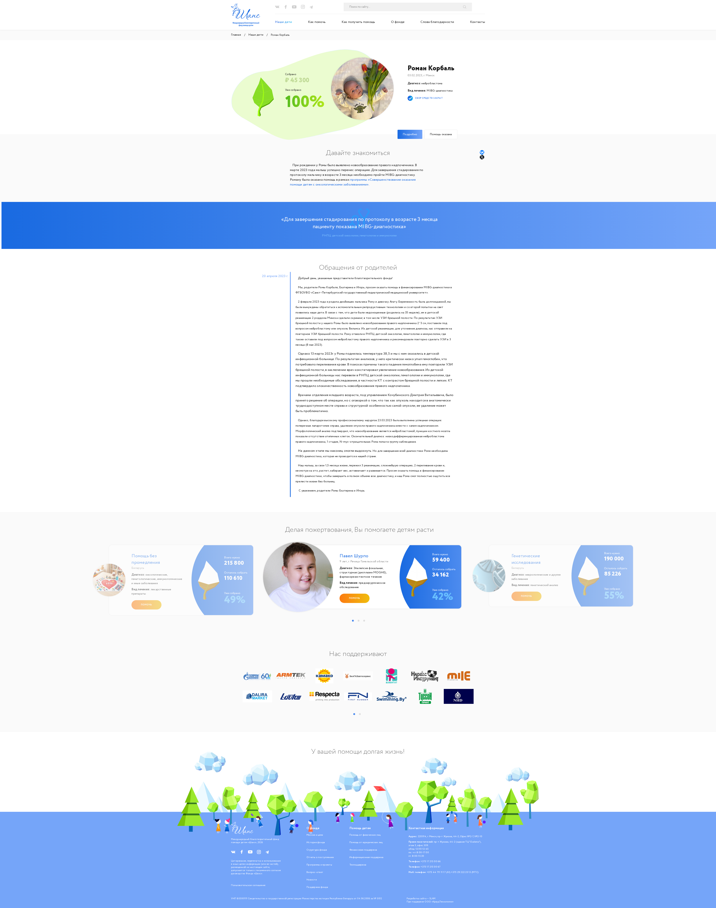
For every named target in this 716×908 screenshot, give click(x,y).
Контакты (477, 22)
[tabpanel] (359, 579)
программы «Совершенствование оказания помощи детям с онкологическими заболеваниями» (353, 182)
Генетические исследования (526, 559)
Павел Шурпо (354, 556)
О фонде (398, 22)
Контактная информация (426, 828)
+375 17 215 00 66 (431, 861)
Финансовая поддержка (363, 850)
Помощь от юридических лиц (366, 842)
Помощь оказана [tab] (441, 134)
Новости (312, 880)
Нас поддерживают (358, 654)
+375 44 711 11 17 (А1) (439, 872)
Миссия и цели (315, 835)
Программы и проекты (319, 865)
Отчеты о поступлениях (320, 857)
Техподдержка (357, 865)
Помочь (146, 604)
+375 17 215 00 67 (430, 867)
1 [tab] (353, 621)
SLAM (432, 898)
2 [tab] (358, 621)
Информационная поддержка (366, 857)
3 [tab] (364, 621)
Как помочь (317, 22)
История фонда (316, 842)
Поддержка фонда (317, 887)
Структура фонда (317, 850)
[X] (482, 157)
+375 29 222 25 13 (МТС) (465, 872)
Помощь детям (360, 828)
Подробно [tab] (410, 134)
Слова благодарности (437, 22)
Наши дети (283, 22)
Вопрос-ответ (315, 872)
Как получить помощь (358, 22)
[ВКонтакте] (482, 152)
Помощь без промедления (145, 559)
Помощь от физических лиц (365, 835)
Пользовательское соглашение (248, 885)
